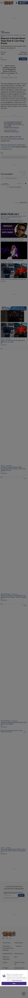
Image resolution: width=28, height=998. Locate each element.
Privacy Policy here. (17, 980)
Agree (14, 983)
